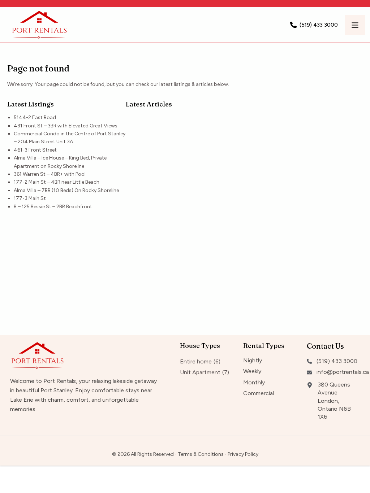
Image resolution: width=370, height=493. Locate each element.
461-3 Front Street (35, 150)
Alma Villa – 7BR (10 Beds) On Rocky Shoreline (66, 190)
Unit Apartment (200, 372)
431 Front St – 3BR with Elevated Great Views (65, 126)
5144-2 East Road (35, 117)
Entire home (196, 361)
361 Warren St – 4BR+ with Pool (50, 174)
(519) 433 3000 (319, 25)
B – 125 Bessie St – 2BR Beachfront (53, 207)
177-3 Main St (30, 198)
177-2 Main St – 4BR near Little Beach (56, 182)
